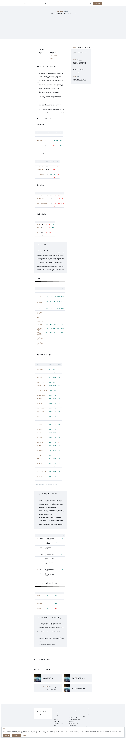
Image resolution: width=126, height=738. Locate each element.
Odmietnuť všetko (16, 735)
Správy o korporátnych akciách (74, 719)
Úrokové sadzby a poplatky (73, 710)
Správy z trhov (80, 47)
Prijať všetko (6, 735)
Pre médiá (56, 719)
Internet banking (97, 3)
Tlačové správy (56, 721)
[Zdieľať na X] (86, 659)
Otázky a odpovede (72, 725)
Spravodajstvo (59, 3)
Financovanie (51, 3)
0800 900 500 (97, 1)
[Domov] (27, 4)
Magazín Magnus (57, 713)
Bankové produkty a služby (73, 711)
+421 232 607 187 (41, 716)
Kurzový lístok (71, 721)
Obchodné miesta (86, 723)
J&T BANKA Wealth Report (58, 723)
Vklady (41, 3)
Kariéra (55, 725)
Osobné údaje (85, 712)
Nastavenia (25, 735)
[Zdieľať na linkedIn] (90, 659)
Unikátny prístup (57, 711)
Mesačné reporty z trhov (73, 723)
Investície (36, 3)
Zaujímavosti (87, 47)
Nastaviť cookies (86, 714)
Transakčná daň (71, 715)
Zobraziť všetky (63, 696)
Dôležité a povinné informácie (74, 717)
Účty (46, 3)
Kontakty (65, 3)
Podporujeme (56, 717)
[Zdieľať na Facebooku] (83, 659)
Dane (70, 713)
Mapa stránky (85, 711)
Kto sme (55, 710)
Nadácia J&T (56, 715)
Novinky (74, 47)
